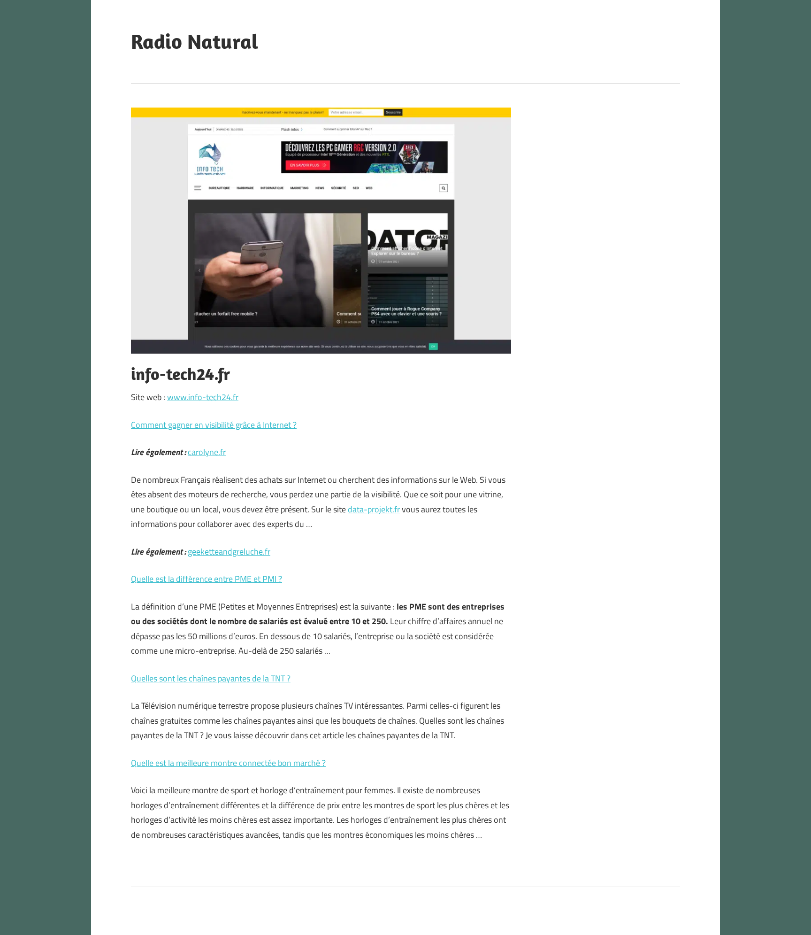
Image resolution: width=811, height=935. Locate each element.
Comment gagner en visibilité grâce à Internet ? (214, 424)
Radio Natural (194, 41)
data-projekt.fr (374, 509)
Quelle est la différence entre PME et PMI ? (206, 578)
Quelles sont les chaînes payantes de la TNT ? (211, 678)
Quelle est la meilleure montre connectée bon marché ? (228, 763)
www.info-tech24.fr (202, 397)
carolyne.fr (207, 452)
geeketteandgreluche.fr (229, 551)
